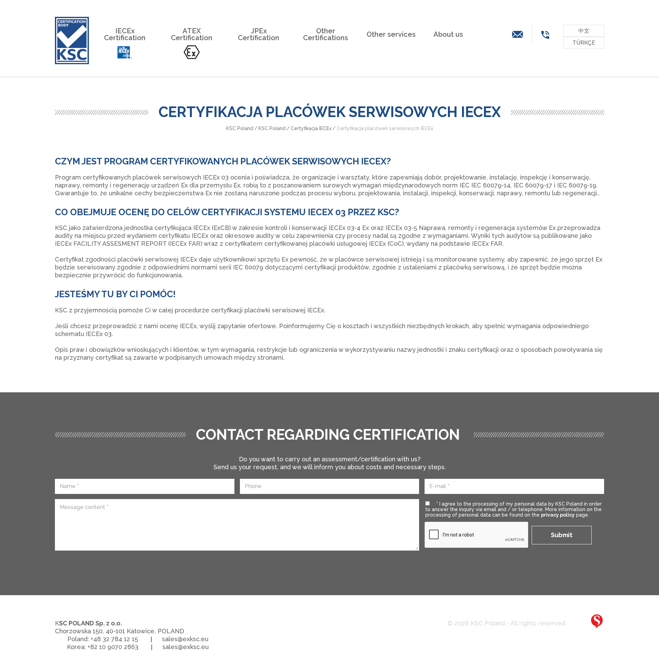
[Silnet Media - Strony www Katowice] (597, 621)
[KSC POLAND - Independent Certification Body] (72, 40)
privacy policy (558, 515)
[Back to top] (642, 622)
